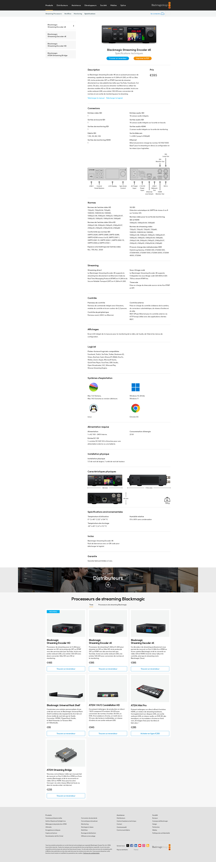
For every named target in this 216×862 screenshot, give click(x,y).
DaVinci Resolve (56, 821)
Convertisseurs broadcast (89, 821)
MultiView (84, 830)
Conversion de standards (89, 818)
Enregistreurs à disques (53, 830)
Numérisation (54, 836)
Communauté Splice (123, 830)
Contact (119, 824)
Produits (49, 5)
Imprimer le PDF (142, 58)
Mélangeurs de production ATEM (56, 824)
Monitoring (78, 13)
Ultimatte (49, 827)
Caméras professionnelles (54, 818)
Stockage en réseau (87, 827)
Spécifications (89, 13)
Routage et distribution (88, 833)
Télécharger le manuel (96, 98)
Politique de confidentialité (161, 833)
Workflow (67, 13)
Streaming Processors (54, 13)
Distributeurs (62, 5)
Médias (113, 5)
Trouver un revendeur (118, 58)
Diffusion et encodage (88, 836)
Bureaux (155, 818)
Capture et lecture (51, 833)
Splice (123, 5)
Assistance (76, 5)
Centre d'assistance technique (126, 821)
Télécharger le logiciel (114, 98)
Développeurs (90, 5)
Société (103, 5)
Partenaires (156, 827)
